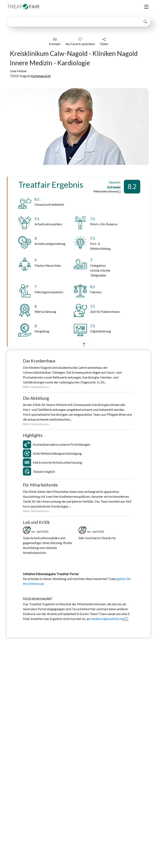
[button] (17, 126)
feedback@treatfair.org (107, 619)
